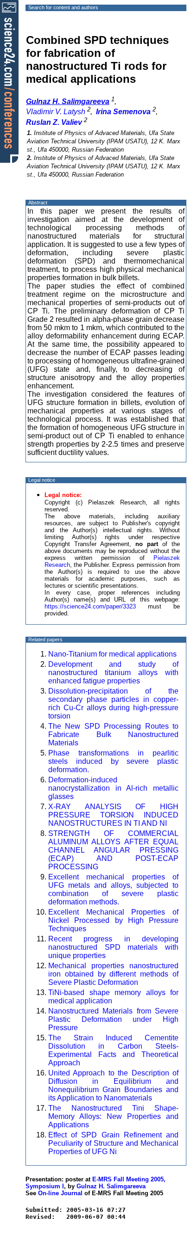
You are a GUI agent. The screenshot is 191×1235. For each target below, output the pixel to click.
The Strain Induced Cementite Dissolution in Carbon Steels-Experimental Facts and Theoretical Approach (113, 1050)
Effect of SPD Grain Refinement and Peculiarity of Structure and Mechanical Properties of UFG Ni (113, 1143)
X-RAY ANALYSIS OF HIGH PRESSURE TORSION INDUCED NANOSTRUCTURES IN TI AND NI (113, 815)
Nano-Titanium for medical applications (112, 654)
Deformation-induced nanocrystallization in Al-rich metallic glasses (113, 788)
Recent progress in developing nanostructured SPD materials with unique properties (113, 947)
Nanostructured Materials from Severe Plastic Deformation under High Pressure (113, 1019)
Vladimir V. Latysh (55, 112)
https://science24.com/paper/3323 (90, 606)
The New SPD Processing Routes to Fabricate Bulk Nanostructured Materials (113, 734)
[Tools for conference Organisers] (9, 81)
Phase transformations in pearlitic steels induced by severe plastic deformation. (113, 761)
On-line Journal (60, 1193)
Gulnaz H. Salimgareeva (111, 1186)
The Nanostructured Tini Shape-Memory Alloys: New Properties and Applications (113, 1116)
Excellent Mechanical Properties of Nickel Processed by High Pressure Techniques (113, 920)
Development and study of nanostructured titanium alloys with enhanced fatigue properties (113, 672)
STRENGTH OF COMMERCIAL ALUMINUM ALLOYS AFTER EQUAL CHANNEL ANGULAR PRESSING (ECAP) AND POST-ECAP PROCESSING (113, 850)
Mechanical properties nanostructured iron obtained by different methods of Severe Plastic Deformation (113, 974)
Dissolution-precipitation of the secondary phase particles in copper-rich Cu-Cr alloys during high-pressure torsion (113, 703)
